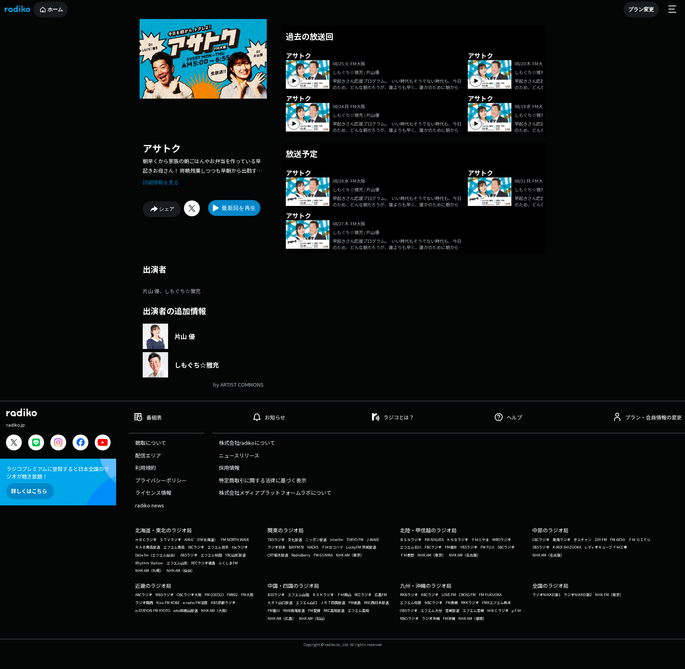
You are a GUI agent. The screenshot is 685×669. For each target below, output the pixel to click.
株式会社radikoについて (247, 442)
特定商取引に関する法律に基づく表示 (262, 480)
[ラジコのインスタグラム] (58, 442)
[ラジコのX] (14, 443)
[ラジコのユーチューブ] (103, 443)
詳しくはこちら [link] (29, 491)
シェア (166, 209)
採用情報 (229, 467)
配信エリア (148, 455)
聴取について (150, 442)
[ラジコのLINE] (36, 443)
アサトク (162, 148)
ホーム (55, 9)
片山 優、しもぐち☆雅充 (172, 291)
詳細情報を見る (161, 182)
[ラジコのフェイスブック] (80, 443)
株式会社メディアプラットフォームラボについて (275, 492)
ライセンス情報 (153, 492)
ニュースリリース (239, 455)
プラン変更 (641, 9)
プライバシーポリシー (161, 480)
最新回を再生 (239, 208)
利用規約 (145, 467)
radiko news (149, 505)
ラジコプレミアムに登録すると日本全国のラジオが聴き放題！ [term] (57, 472)
